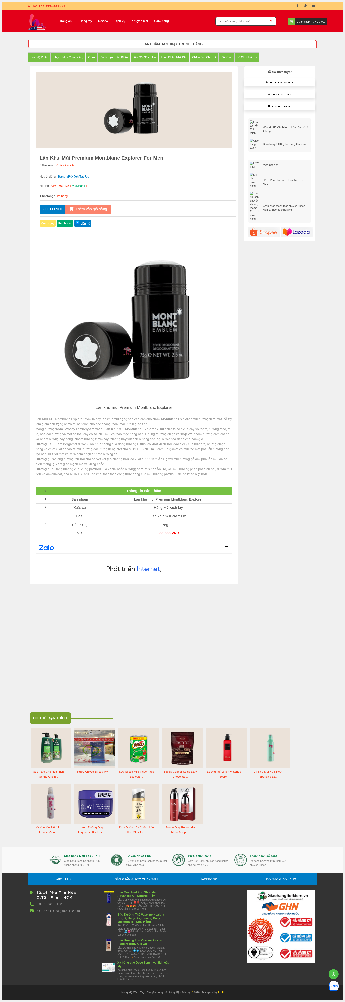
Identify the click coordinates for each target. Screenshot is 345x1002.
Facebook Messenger (281, 82)
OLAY (91, 57)
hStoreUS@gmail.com (58, 911)
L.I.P (221, 992)
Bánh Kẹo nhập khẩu (114, 57)
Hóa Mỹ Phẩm (39, 57)
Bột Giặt (226, 57)
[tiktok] (305, 6)
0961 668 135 (50, 904)
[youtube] (313, 6)
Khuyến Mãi (139, 21)
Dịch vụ (120, 21)
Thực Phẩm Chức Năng (68, 57)
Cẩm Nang (161, 21)
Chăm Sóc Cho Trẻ (204, 57)
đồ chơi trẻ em (247, 57)
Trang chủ (66, 21)
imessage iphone (280, 106)
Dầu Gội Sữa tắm (144, 57)
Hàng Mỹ (86, 21)
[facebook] (297, 6)
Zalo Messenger (281, 94)
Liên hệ (85, 223)
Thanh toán (65, 223)
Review (103, 21)
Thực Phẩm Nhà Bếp (174, 57)
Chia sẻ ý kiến (65, 165)
